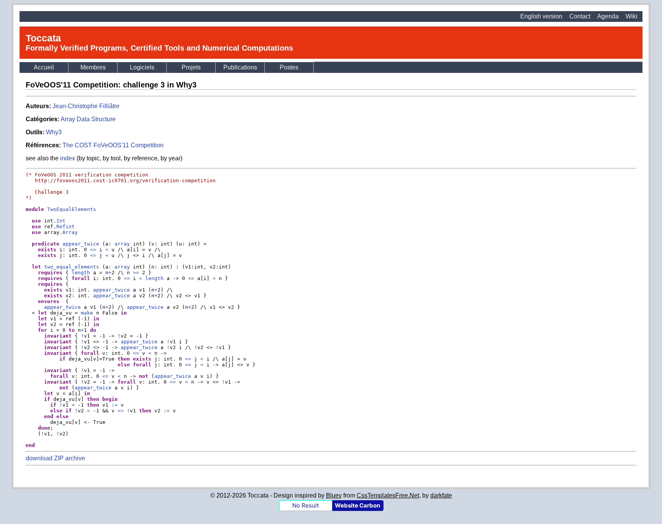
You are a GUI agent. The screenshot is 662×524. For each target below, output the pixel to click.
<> (121, 411)
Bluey (334, 495)
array (122, 244)
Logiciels (142, 67)
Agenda (608, 16)
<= (93, 249)
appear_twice (111, 290)
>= (136, 272)
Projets (191, 67)
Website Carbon (357, 505)
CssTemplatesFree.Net (388, 495)
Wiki (631, 16)
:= (114, 405)
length (81, 272)
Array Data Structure (88, 119)
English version (541, 16)
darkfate (441, 495)
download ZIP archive (55, 458)
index (67, 158)
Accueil (44, 67)
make (87, 313)
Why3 (54, 132)
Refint (65, 226)
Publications (240, 67)
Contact (579, 16)
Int (61, 221)
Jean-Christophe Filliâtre (86, 106)
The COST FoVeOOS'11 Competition (113, 145)
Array (70, 232)
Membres (93, 67)
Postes (289, 67)
